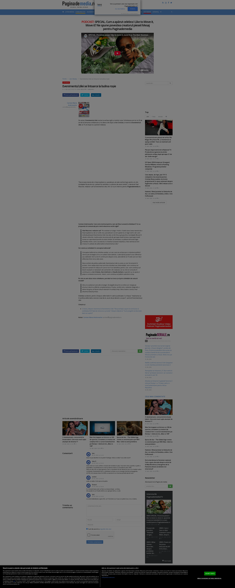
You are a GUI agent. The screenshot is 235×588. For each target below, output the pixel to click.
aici (14, 581)
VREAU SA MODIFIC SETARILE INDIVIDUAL (209, 578)
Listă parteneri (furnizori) (108, 577)
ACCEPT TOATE (209, 573)
